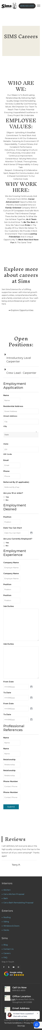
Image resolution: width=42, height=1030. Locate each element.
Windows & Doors (11, 926)
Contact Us (8, 949)
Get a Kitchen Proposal (13, 894)
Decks (6, 930)
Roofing (7, 917)
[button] (21, 358)
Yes (7, 497)
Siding (6, 922)
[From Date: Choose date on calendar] (31, 686)
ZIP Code (7, 454)
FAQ (5, 957)
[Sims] (9, 5)
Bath (5, 898)
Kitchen (7, 890)
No (7, 500)
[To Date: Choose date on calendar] (31, 697)
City (5, 426)
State (5, 444)
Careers (6, 953)
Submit (11, 807)
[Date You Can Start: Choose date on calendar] (31, 533)
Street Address (10, 416)
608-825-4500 (18, 990)
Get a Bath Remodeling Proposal (18, 903)
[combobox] (21, 434)
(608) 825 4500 (27, 6)
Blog (5, 945)
